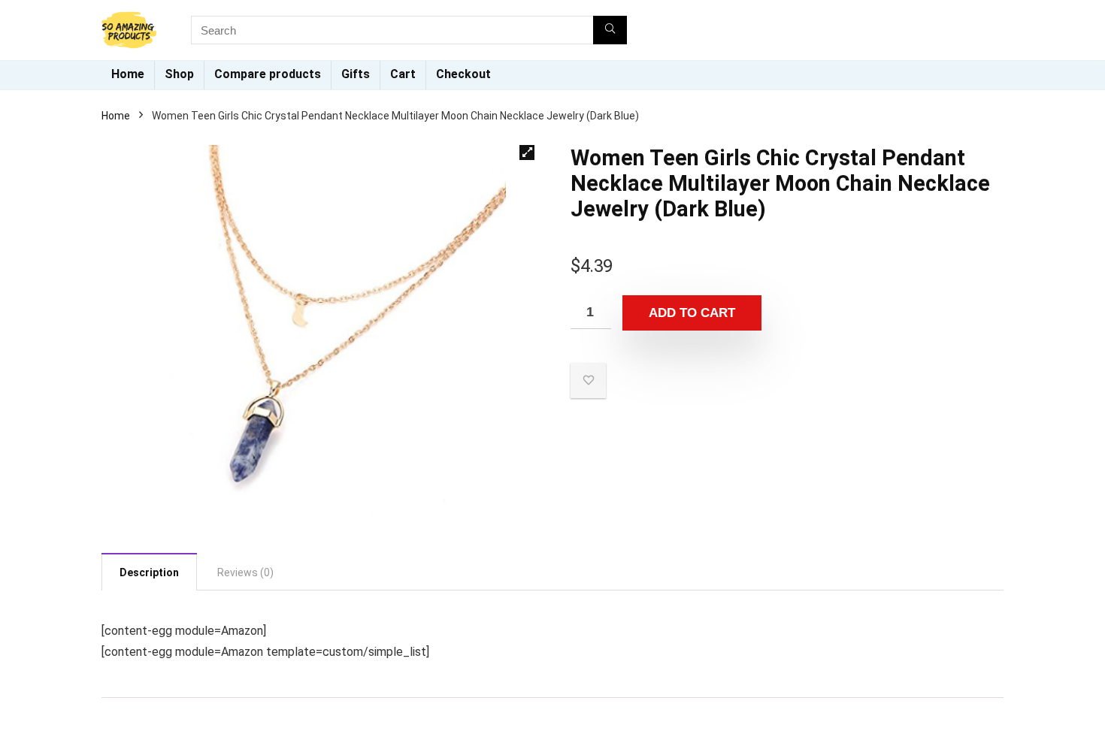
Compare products (267, 74)
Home (127, 74)
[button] (526, 152)
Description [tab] (149, 572)
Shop (179, 74)
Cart (403, 74)
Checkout (463, 74)
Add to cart (692, 313)
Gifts (355, 74)
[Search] (610, 30)
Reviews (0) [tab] (245, 572)
